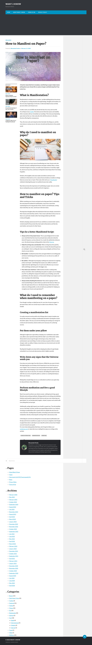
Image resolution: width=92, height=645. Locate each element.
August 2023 (12, 514)
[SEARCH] (84, 249)
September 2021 (13, 556)
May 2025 (12, 497)
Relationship (12, 613)
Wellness (11, 635)
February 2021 (13, 561)
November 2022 (13, 526)
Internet (13, 628)
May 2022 (12, 539)
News (10, 479)
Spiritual (11, 615)
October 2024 (13, 502)
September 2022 (13, 531)
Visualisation (53, 180)
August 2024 (12, 507)
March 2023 (12, 519)
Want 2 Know (13, 4)
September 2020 (13, 573)
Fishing (11, 605)
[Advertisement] (46, 25)
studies (32, 111)
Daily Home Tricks (14, 598)
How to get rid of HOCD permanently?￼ (20, 477)
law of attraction (25, 435)
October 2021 (13, 553)
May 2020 (12, 583)
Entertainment (15, 623)
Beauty (11, 596)
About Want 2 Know (19, 12)
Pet (10, 610)
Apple (12, 620)
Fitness (11, 608)
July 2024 (11, 509)
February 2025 (13, 499)
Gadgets (13, 625)
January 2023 (13, 521)
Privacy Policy (42, 12)
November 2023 (13, 512)
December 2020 (13, 566)
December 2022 (13, 524)
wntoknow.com (24, 429)
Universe (51, 242)
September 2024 (13, 504)
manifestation (36, 435)
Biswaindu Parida (33, 443)
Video (10, 632)
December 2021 (13, 551)
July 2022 (11, 534)
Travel (11, 630)
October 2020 (13, 571)
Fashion (11, 601)
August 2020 (12, 576)
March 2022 (12, 544)
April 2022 (12, 541)
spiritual (44, 435)
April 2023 (12, 517)
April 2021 (12, 558)
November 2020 (13, 568)
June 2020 (12, 580)
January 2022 (13, 548)
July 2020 (11, 578)
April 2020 (12, 585)
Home (8, 12)
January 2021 (13, 563)
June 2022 (12, 536)
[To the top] (84, 636)
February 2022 (13, 546)
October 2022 (13, 529)
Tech (10, 618)
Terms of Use (31, 12)
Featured (11, 603)
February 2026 (13, 494)
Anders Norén (14, 642)
